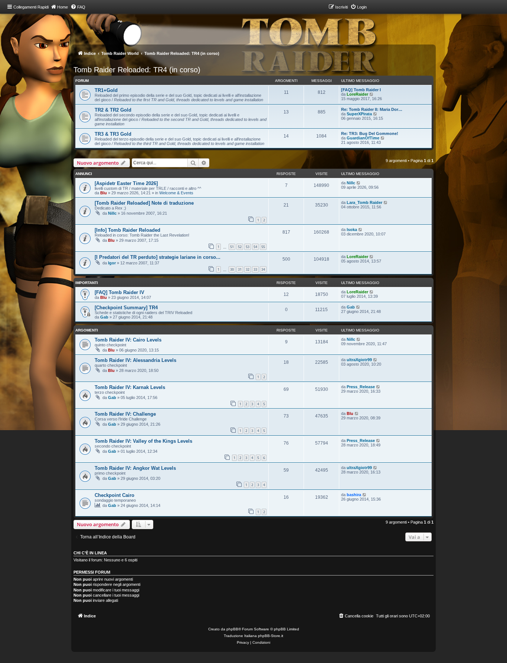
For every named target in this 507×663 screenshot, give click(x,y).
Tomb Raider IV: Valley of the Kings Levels (143, 441)
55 (263, 246)
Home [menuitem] (62, 7)
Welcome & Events (176, 193)
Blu (103, 193)
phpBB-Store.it (270, 636)
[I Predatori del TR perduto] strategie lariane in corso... (157, 257)
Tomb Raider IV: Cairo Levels (128, 340)
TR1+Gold (106, 90)
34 (263, 269)
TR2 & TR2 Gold (113, 110)
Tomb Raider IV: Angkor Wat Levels (135, 468)
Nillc (351, 183)
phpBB (232, 629)
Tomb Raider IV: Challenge (125, 414)
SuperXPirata (359, 114)
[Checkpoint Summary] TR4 (126, 307)
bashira (354, 494)
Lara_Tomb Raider (364, 202)
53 (247, 246)
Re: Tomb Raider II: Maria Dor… (371, 109)
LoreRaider (357, 94)
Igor (112, 263)
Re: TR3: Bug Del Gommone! (369, 133)
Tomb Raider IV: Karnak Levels (130, 387)
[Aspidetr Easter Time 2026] (126, 183)
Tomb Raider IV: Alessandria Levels (135, 360)
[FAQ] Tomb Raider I (361, 90)
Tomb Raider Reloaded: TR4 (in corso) (136, 70)
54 (255, 246)
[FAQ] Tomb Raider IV (119, 292)
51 (232, 246)
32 (247, 269)
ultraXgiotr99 (359, 359)
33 (255, 269)
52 (240, 246)
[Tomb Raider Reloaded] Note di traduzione (144, 203)
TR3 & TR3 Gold (113, 134)
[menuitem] (78, 7)
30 (232, 269)
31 (240, 269)
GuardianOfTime (363, 138)
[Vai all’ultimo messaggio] (358, 183)
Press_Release (361, 387)
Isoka (352, 229)
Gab (104, 317)
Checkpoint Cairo (114, 495)
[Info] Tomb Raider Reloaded (127, 230)
